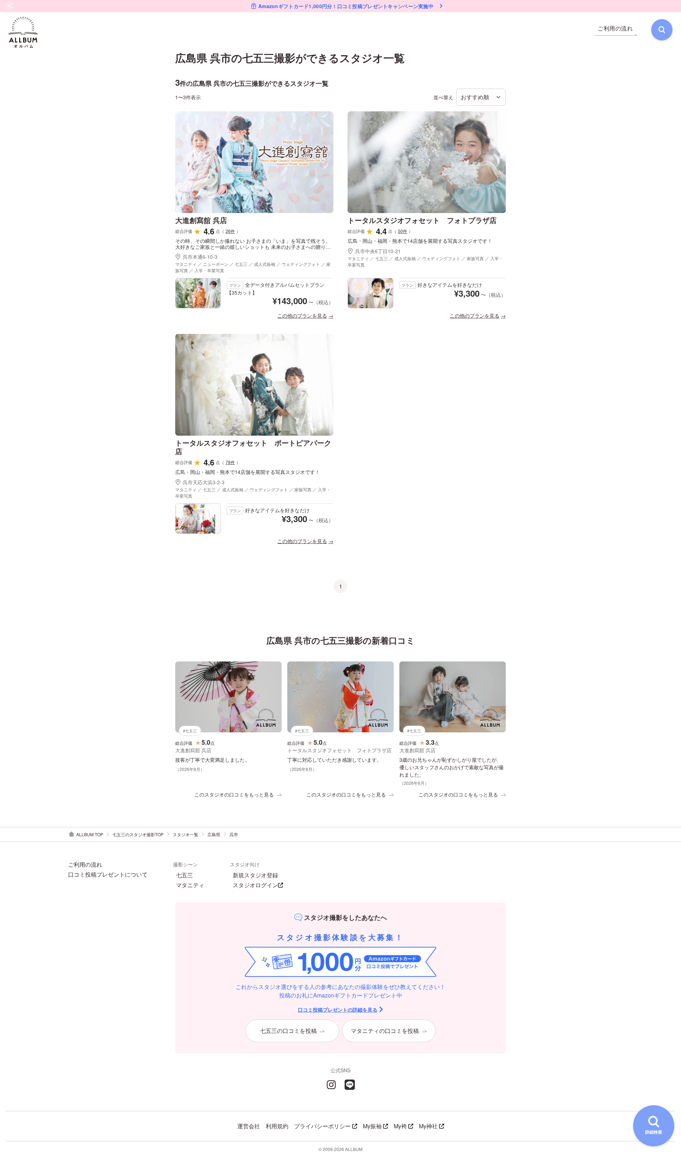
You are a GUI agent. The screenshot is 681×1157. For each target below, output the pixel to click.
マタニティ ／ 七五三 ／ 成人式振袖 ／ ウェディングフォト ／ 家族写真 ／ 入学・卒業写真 (425, 261)
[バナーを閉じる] (9, 6)
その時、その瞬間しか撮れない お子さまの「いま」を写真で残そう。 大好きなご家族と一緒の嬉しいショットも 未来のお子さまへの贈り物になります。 (253, 244)
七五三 (184, 875)
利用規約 (277, 1126)
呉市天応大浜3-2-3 (204, 482)
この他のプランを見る (302, 315)
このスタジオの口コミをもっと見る (234, 794)
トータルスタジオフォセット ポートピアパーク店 (253, 446)
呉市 (233, 834)
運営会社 (248, 1126)
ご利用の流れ (85, 864)
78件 (230, 462)
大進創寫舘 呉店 (201, 220)
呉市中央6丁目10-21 (378, 251)
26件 (230, 231)
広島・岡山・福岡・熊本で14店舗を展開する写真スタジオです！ (420, 241)
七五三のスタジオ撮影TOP (138, 834)
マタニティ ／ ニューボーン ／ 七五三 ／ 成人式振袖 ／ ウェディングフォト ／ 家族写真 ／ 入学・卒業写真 (253, 267)
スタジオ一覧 (185, 834)
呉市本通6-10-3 (200, 256)
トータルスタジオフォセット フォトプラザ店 (422, 220)
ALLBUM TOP (89, 834)
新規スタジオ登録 (255, 875)
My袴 (400, 1126)
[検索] (661, 29)
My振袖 (372, 1126)
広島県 (213, 834)
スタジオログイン (255, 885)
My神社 (428, 1126)
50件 (402, 231)
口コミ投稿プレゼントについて (108, 874)
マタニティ (190, 885)
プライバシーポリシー (322, 1126)
